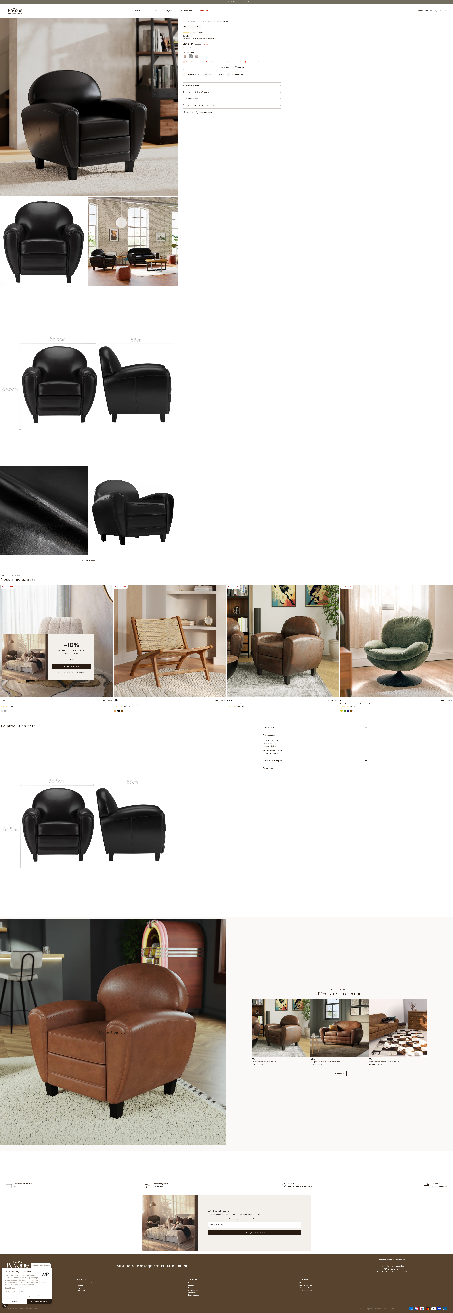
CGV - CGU (401, 1309)
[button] (5, 1306)
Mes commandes (305, 1285)
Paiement (191, 1288)
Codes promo (193, 1290)
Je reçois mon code (255, 1232)
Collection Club (113, 1032)
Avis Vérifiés (235, 2)
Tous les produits (305, 1290)
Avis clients (81, 1285)
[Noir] (118, 711)
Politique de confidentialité (385, 1309)
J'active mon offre (71, 666)
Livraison (191, 1283)
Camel (185, 56)
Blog (78, 1288)
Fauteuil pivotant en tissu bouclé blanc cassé (16, 704)
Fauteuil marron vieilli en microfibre (239, 704)
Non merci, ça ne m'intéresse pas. (71, 672)
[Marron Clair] (115, 711)
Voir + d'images (88, 560)
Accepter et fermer (39, 1301)
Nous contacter (194, 1295)
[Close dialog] (92, 636)
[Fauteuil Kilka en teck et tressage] (170, 641)
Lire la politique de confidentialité (16, 1291)
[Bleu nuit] (348, 711)
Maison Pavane (17, 1309)
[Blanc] (2, 711)
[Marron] (122, 711)
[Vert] (345, 711)
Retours (191, 1285)
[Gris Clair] (5, 711)
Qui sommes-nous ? (84, 1283)
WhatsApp (192, 1293)
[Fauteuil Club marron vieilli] (283, 641)
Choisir (14, 1301)
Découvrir (339, 1073)
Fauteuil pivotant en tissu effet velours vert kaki (356, 704)
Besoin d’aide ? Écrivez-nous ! (392, 1259)
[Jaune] (341, 711)
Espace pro (81, 1290)
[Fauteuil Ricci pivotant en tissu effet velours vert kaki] (396, 641)
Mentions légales (365, 1309)
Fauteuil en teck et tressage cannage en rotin (129, 704)
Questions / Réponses (307, 1288)
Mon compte (304, 1283)
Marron (196, 56)
